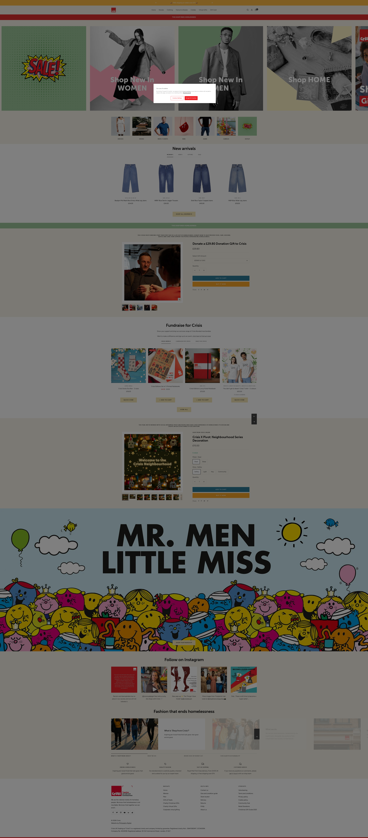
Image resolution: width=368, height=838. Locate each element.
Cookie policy (187, 93)
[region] (185, 93)
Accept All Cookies (191, 98)
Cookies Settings (177, 98)
